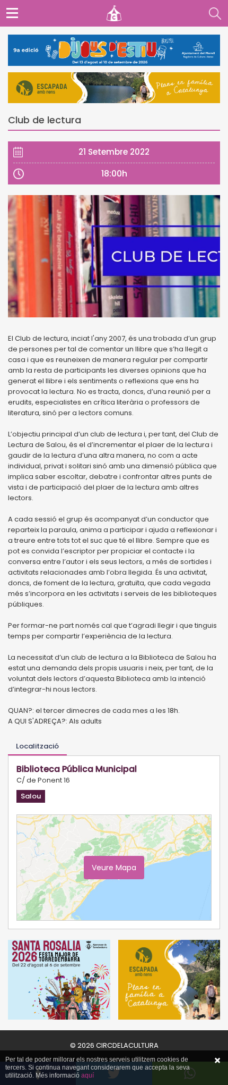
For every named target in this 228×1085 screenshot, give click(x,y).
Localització (37, 746)
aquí (87, 1075)
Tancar (217, 1060)
